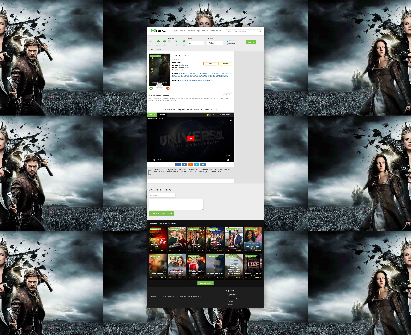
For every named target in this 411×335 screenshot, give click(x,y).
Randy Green (203, 75)
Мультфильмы (202, 30)
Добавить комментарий (161, 213)
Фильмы (183, 30)
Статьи (230, 301)
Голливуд (203, 80)
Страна (210, 38)
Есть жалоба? (227, 115)
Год (150, 38)
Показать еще (205, 283)
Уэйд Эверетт (193, 73)
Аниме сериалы (216, 30)
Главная (230, 304)
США (184, 67)
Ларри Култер (193, 75)
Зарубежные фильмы (186, 80)
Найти (251, 42)
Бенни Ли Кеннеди (205, 73)
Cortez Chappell (183, 75)
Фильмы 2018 (211, 80)
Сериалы (191, 30)
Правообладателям (234, 298)
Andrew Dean (184, 65)
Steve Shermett (183, 73)
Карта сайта (231, 295)
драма (179, 70)
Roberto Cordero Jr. (214, 75)
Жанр (190, 38)
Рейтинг (171, 38)
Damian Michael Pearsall (220, 73)
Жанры (175, 30)
